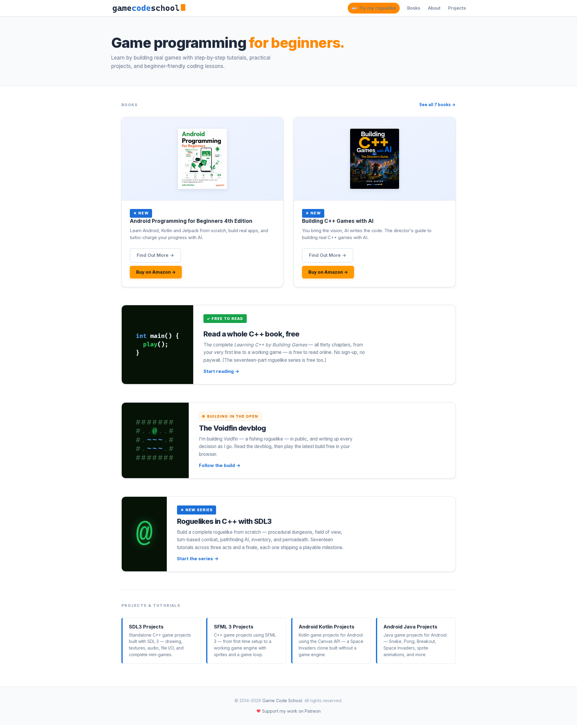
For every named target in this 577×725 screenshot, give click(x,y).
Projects (457, 8)
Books (413, 8)
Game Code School (282, 700)
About (434, 8)
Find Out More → (155, 255)
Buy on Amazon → (156, 272)
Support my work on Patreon (288, 711)
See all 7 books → (437, 104)
